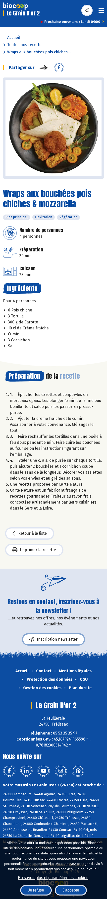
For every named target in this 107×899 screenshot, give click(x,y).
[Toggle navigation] (101, 12)
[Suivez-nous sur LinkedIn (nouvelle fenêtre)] (26, 771)
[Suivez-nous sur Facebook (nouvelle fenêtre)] (9, 771)
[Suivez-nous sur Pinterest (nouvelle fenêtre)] (78, 771)
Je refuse (36, 890)
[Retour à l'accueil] (15, 6)
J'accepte (70, 890)
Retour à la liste (32, 533)
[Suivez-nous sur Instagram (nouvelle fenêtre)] (60, 771)
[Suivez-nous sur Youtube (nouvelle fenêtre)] (43, 771)
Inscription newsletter (57, 639)
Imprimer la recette (38, 549)
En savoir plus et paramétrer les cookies (53, 878)
